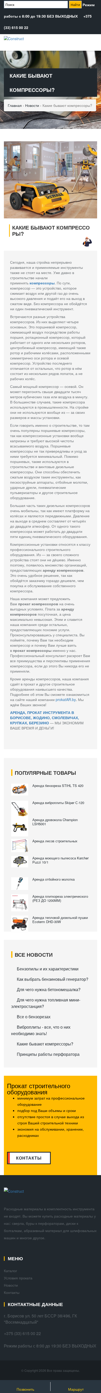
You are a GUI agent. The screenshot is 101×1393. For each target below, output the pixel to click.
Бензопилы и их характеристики (47, 969)
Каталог (10, 1270)
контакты (29, 1158)
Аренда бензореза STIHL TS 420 (57, 785)
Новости (11, 1285)
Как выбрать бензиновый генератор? (52, 979)
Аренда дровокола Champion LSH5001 (55, 821)
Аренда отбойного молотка (53, 879)
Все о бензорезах (34, 1017)
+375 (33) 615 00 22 (22, 1333)
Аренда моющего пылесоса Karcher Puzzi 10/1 (60, 860)
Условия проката (18, 1277)
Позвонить (25, 1389)
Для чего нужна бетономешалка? (49, 989)
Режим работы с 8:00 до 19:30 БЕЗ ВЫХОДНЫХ (50, 1346)
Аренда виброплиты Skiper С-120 (58, 802)
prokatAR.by (66, 699)
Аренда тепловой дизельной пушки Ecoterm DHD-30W (60, 919)
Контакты (11, 1292)
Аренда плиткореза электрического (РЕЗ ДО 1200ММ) (60, 898)
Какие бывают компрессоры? (45, 1044)
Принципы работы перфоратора (48, 1054)
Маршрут (76, 1389)
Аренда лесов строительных (55, 840)
